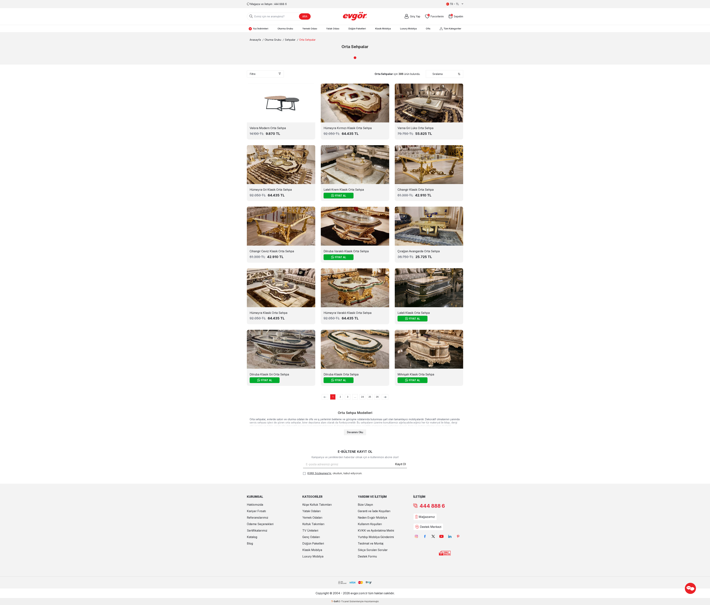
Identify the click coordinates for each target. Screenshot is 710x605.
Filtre (253, 74)
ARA (304, 16)
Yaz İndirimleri (260, 28)
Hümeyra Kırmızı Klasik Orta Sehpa (348, 128)
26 (377, 396)
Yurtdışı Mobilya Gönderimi (376, 537)
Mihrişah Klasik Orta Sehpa (416, 374)
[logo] (355, 16)
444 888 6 (432, 506)
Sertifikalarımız (257, 530)
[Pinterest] (458, 536)
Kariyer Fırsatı (256, 511)
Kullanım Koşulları (370, 524)
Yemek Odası (309, 28)
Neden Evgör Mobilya (372, 517)
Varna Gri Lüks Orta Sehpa (415, 128)
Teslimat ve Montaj (370, 543)
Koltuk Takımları (313, 524)
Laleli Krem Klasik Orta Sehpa (344, 189)
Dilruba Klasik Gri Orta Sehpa (269, 374)
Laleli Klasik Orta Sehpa (414, 313)
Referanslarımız (257, 517)
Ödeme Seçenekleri (260, 524)
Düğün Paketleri (357, 28)
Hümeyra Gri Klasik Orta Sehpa (271, 189)
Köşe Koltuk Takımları (317, 504)
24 (362, 396)
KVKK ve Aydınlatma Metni (376, 530)
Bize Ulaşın (365, 504)
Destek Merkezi (430, 527)
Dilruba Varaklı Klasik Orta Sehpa (346, 251)
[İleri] (385, 397)
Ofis (428, 28)
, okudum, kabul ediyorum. (334, 473)
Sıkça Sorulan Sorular (373, 550)
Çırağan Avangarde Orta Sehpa (419, 251)
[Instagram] (416, 536)
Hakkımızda (255, 504)
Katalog (252, 537)
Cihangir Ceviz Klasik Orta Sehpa (272, 251)
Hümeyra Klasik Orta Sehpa (268, 313)
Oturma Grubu (285, 28)
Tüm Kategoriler (452, 28)
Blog (250, 543)
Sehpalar (290, 39)
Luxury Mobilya (408, 28)
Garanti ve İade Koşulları (374, 511)
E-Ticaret (344, 601)
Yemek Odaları (312, 517)
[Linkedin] (450, 536)
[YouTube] (441, 536)
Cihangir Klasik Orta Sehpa (416, 189)
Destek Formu (367, 556)
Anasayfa (255, 39)
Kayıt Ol (400, 464)
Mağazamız (427, 517)
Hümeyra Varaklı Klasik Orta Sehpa (347, 313)
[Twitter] (433, 536)
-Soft (335, 601)
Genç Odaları (311, 537)
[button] (355, 57)
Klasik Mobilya (383, 28)
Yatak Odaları (311, 511)
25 (369, 396)
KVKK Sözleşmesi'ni (319, 473)
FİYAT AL (340, 195)
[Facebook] (425, 536)
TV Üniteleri (310, 530)
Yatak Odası (332, 28)
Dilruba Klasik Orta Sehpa (341, 374)
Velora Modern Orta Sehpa (268, 128)
